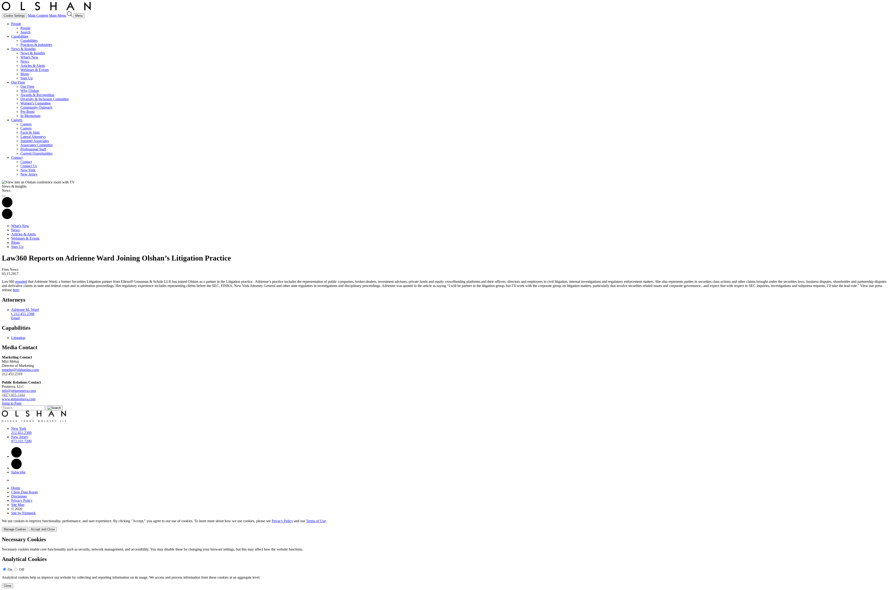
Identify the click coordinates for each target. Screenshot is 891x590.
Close (7, 585)
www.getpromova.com (19, 399)
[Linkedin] (16, 456)
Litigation (18, 338)
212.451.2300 (21, 433)
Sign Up (26, 78)
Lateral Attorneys (33, 137)
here (16, 290)
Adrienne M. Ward (25, 310)
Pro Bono (27, 112)
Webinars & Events (34, 70)
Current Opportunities (36, 153)
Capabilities (19, 36)
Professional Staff (33, 149)
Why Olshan (29, 91)
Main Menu (57, 15)
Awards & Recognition (37, 95)
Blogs (24, 74)
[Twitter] (16, 468)
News (24, 61)
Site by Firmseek (23, 513)
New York (28, 170)
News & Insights (23, 49)
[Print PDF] (7, 206)
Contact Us (28, 166)
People (16, 24)
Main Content (38, 15)
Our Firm (18, 82)
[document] (445, 562)
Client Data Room (24, 492)
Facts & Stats (30, 132)
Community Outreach (36, 107)
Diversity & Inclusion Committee (44, 99)
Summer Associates (34, 141)
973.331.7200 (21, 441)
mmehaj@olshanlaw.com (20, 370)
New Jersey (29, 174)
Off (21, 569)
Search (25, 32)
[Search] (70, 15)
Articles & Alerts (32, 66)
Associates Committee (36, 145)
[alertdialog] (445, 562)
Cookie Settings (14, 15)
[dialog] (445, 525)
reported (21, 282)
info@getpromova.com (19, 393)
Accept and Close (43, 529)
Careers (16, 120)
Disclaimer (19, 496)
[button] (7, 218)
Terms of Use (316, 521)
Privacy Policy (21, 500)
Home (15, 488)
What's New (29, 57)
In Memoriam (30, 116)
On (10, 569)
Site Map (17, 505)
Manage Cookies (15, 529)
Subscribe (18, 472)
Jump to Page (12, 403)
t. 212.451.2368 (22, 314)
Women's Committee (35, 103)
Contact (17, 158)
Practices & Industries (36, 45)
